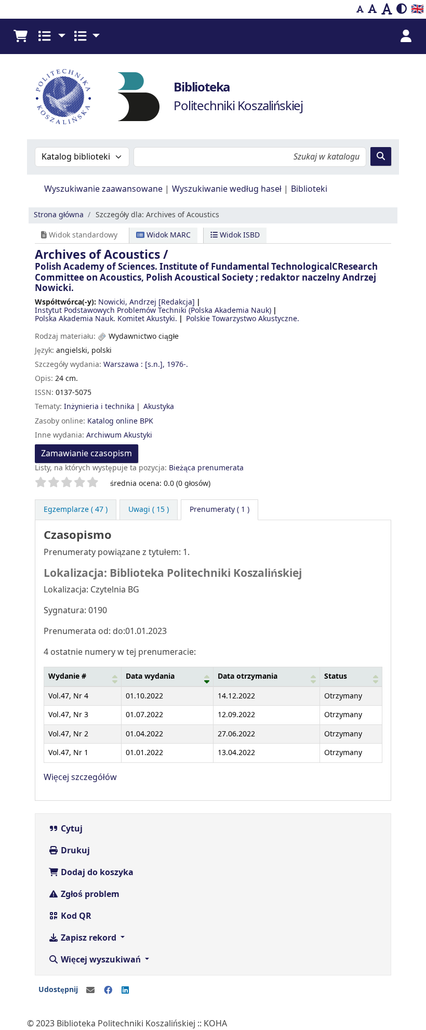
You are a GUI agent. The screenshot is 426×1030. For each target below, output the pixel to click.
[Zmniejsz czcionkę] (360, 9)
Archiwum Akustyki (119, 435)
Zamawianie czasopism (86, 453)
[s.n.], (155, 364)
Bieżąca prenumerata (206, 468)
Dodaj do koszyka (96, 872)
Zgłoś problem (89, 894)
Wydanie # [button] (67, 676)
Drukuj (74, 850)
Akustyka (158, 406)
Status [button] (335, 676)
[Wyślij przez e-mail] (90, 990)
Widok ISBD (239, 235)
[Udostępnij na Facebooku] (108, 990)
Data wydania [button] (150, 676)
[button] (20, 36)
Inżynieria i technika (99, 406)
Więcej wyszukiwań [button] (101, 960)
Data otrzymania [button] (247, 676)
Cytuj (71, 829)
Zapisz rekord (88, 938)
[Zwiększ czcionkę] (386, 9)
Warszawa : (123, 364)
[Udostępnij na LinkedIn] (125, 990)
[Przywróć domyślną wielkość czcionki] (372, 9)
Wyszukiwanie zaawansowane (103, 189)
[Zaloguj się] (406, 36)
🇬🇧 (417, 9)
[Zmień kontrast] (401, 9)
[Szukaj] (380, 156)
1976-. (177, 364)
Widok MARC (167, 235)
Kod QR (75, 916)
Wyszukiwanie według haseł (227, 189)
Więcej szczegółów (80, 777)
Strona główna (59, 214)
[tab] (148, 509)
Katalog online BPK (120, 421)
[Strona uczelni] (63, 96)
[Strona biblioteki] (138, 96)
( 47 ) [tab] (76, 509)
